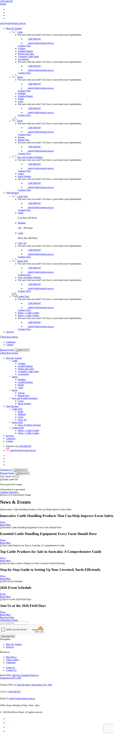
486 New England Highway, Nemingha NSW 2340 (19, 676)
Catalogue (10, 342)
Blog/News (11, 657)
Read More (5, 524)
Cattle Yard (17, 409)
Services (10, 332)
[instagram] (8, 723)
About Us (10, 667)
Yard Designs (12, 192)
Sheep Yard (17, 422)
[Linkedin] (7, 15)
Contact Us (11, 670)
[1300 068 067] (6, 470)
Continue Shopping (9, 492)
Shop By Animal (14, 28)
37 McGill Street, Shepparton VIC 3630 (33, 684)
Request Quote (7, 350)
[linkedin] (8, 727)
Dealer (3, 4)
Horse (15, 390)
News (2, 522)
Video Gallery (12, 659)
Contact (9, 344)
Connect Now (24, 46)
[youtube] (7, 18)
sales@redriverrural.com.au (13, 23)
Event (2, 594)
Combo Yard (18, 427)
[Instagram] (7, 12)
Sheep (15, 377)
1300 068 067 (6, 1)
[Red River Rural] (9, 337)
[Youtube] (8, 731)
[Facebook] (7, 9)
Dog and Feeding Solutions (25, 398)
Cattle (14, 360)
